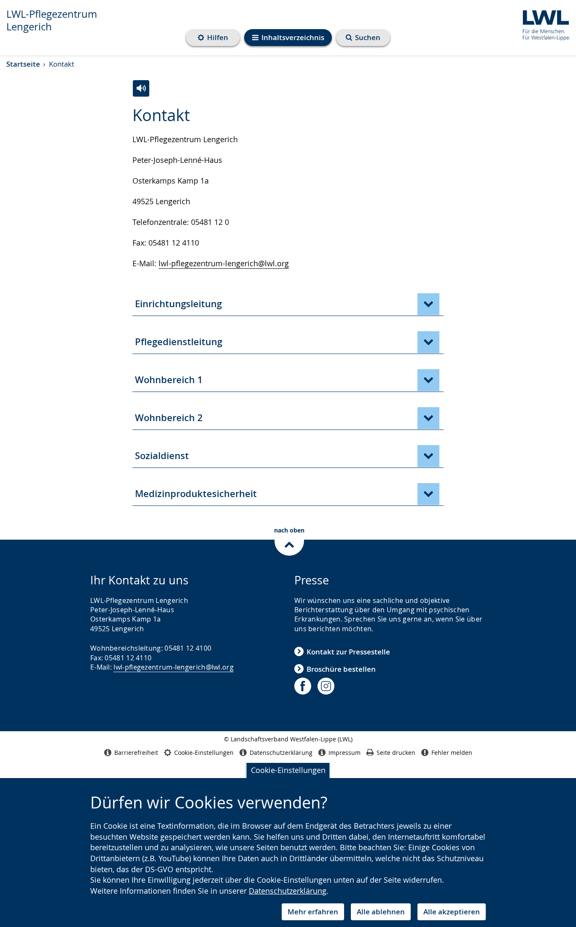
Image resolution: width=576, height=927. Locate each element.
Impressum (344, 753)
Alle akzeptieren (451, 911)
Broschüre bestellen (341, 669)
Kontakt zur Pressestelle (348, 652)
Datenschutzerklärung (287, 891)
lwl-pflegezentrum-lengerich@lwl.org (224, 263)
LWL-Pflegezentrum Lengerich (51, 20)
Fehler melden (451, 753)
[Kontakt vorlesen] (141, 88)
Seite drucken (396, 753)
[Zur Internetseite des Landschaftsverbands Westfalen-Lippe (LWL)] (543, 24)
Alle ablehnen (381, 911)
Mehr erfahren (313, 911)
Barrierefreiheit (136, 753)
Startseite (23, 64)
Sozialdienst (162, 455)
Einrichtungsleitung (178, 303)
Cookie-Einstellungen (288, 770)
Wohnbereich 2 (169, 417)
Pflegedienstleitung (178, 341)
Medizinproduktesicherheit (196, 493)
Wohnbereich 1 (169, 379)
